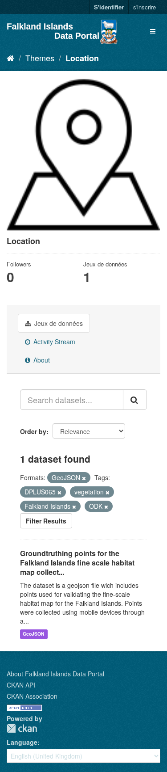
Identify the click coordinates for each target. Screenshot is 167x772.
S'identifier (109, 7)
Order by (33, 431)
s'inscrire (144, 7)
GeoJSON (34, 634)
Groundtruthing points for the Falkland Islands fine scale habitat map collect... (77, 562)
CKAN (22, 728)
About (41, 359)
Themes (39, 57)
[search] (135, 399)
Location (82, 58)
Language (22, 742)
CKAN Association (32, 696)
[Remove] (84, 477)
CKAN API (21, 684)
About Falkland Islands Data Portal (55, 673)
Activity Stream (53, 341)
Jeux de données (58, 323)
